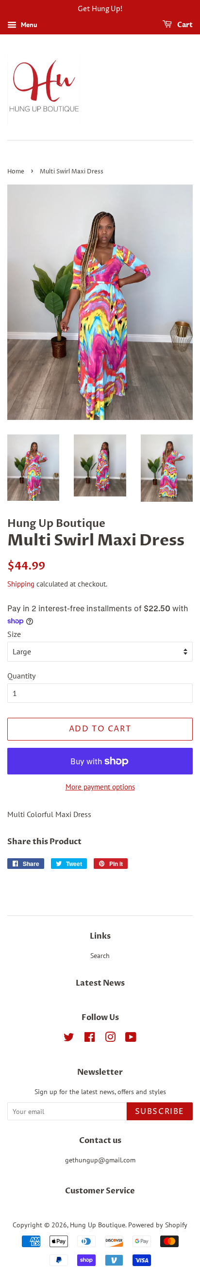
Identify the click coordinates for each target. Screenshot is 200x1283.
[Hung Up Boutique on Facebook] (89, 1039)
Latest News (100, 983)
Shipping (20, 583)
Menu (28, 24)
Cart (184, 25)
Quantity (21, 675)
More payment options (100, 786)
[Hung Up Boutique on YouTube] (130, 1039)
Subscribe (159, 1111)
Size (14, 634)
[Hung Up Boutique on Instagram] (110, 1039)
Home (15, 172)
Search (100, 955)
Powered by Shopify (157, 1225)
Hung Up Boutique (97, 1225)
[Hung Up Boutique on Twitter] (69, 1039)
